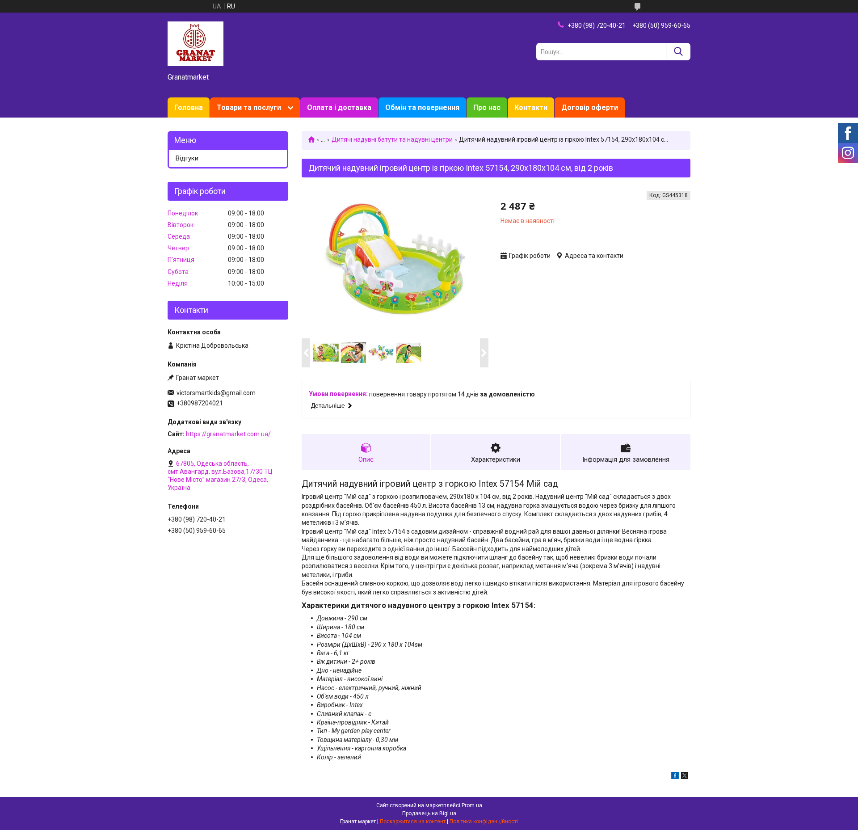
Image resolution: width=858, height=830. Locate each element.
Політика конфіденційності (484, 821)
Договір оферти (589, 107)
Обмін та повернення (422, 107)
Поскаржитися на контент (413, 821)
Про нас (486, 107)
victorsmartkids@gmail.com (216, 392)
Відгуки (187, 158)
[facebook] (675, 776)
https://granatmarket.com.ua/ (228, 434)
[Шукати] (678, 51)
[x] (684, 776)
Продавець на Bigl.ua (429, 813)
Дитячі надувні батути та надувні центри (392, 139)
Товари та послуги (249, 107)
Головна (188, 107)
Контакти (530, 107)
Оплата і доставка (339, 107)
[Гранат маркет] (195, 43)
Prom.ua (472, 805)
